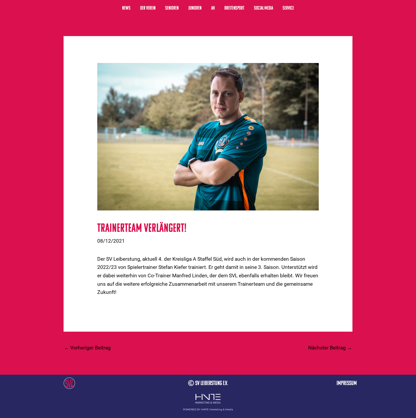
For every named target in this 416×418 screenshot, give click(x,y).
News (126, 8)
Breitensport (234, 8)
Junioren (195, 8)
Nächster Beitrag (330, 348)
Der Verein (148, 8)
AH (213, 8)
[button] (208, 383)
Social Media (263, 8)
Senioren (172, 8)
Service (288, 8)
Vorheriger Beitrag (87, 348)
